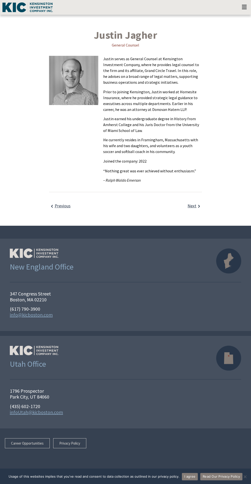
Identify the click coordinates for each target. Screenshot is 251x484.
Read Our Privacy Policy (221, 476)
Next (192, 206)
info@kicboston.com (31, 315)
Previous (63, 206)
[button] (244, 7)
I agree (189, 476)
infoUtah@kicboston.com (36, 412)
